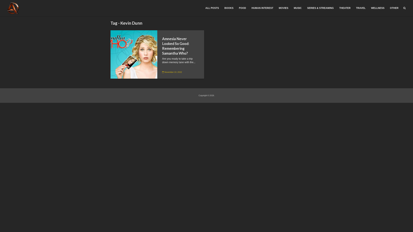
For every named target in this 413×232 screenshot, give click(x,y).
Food (242, 8)
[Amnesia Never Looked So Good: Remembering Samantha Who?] (134, 54)
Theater (345, 8)
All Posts (212, 8)
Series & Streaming (320, 8)
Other (394, 8)
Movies (283, 8)
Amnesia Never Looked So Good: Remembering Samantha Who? (175, 46)
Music (298, 8)
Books (228, 8)
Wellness (377, 8)
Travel (361, 8)
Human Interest (262, 8)
